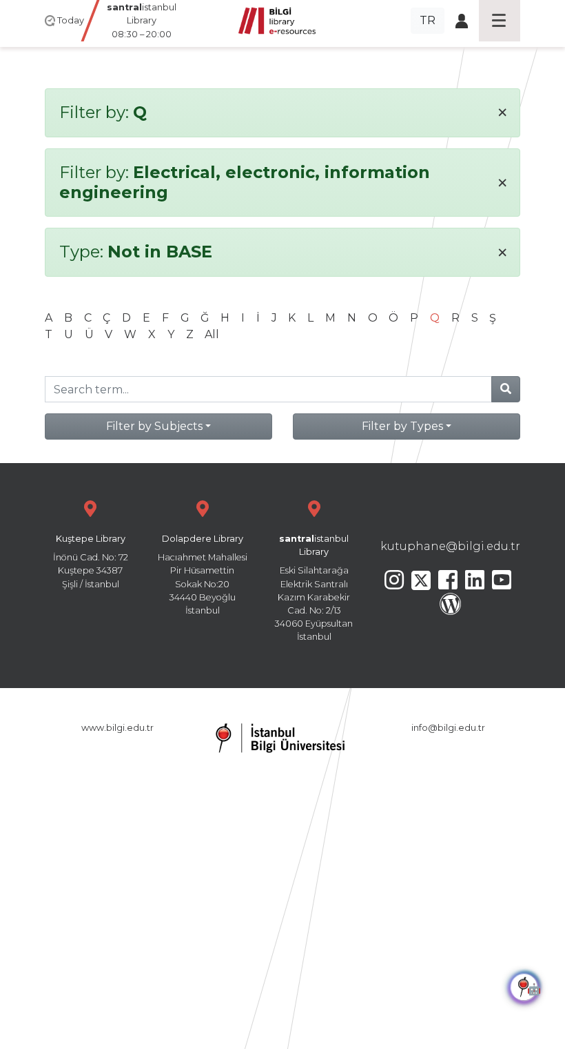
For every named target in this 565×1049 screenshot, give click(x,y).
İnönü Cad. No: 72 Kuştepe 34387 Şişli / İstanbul (90, 561)
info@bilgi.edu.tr (448, 728)
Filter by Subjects (154, 426)
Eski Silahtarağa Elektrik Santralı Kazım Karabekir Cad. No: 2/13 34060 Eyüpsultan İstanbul (314, 587)
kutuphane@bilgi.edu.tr (450, 546)
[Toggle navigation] (499, 20)
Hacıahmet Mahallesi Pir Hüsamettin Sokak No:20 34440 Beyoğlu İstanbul (202, 574)
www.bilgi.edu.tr (117, 728)
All (212, 334)
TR (427, 20)
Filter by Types (402, 426)
